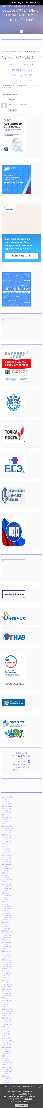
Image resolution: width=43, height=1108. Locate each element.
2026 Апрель (6, 1078)
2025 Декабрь (7, 1069)
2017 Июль (6, 848)
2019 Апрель (6, 895)
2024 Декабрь (7, 1043)
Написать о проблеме (21, 256)
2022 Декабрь (7, 991)
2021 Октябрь (7, 960)
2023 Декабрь (7, 1016)
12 (24, 762)
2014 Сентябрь (7, 797)
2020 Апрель (6, 920)
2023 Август (6, 1007)
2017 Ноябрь (6, 857)
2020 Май (5, 922)
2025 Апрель (6, 1051)
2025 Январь (6, 1045)
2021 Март (5, 944)
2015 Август (6, 801)
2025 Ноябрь (6, 1067)
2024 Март (5, 1022)
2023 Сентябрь (7, 1009)
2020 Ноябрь (6, 935)
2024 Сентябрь (7, 1036)
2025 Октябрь (7, 1065)
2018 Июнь (6, 873)
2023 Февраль (7, 996)
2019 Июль (6, 902)
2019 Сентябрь (7, 906)
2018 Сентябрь (7, 880)
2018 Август (6, 877)
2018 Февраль (7, 864)
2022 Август (6, 982)
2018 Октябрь (7, 882)
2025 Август (6, 1060)
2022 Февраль (7, 969)
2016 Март (5, 815)
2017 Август (6, 851)
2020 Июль (6, 926)
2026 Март (5, 1076)
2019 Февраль (7, 891)
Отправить (12, 111)
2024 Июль (6, 1031)
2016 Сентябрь (7, 826)
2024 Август (6, 1034)
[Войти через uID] (16, 100)
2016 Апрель (6, 817)
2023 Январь (6, 993)
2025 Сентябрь (7, 1063)
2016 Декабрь (7, 833)
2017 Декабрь (7, 859)
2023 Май (5, 1002)
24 (19, 767)
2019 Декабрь (7, 913)
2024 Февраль (7, 1020)
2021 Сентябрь (7, 958)
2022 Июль (6, 980)
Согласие (23, 1094)
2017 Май (5, 844)
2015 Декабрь (7, 810)
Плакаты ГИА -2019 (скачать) (22, 64)
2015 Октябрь (7, 806)
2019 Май (5, 897)
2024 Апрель (6, 1025)
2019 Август (6, 904)
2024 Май (5, 1027)
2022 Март (5, 971)
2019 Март (5, 893)
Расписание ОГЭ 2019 (21, 69)
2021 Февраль (7, 942)
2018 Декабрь (7, 886)
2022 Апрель (6, 973)
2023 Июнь (6, 1005)
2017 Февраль (7, 837)
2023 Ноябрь (6, 1013)
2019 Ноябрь (6, 911)
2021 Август (6, 955)
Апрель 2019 (21, 752)
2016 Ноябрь (6, 830)
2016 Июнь (6, 821)
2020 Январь (6, 915)
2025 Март (5, 1049)
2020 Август (6, 929)
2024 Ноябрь (6, 1040)
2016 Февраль (7, 813)
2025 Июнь (6, 1056)
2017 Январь (6, 835)
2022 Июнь (6, 978)
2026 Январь (6, 1071)
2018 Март (5, 866)
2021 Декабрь (7, 964)
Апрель (16, 51)
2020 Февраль (7, 918)
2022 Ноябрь (6, 989)
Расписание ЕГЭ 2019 (21, 75)
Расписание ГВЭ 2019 (21, 80)
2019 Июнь (6, 900)
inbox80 (24, 85)
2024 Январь (6, 1018)
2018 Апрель (6, 868)
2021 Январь (6, 940)
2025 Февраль (7, 1047)
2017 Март (5, 839)
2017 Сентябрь (7, 853)
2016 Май (5, 819)
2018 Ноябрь (6, 884)
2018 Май (5, 871)
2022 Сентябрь (7, 984)
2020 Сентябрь (7, 931)
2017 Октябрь (7, 855)
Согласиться (21, 1105)
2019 (10, 51)
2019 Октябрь (7, 909)
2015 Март (5, 799)
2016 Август (6, 824)
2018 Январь (6, 862)
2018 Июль (6, 875)
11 (21, 762)
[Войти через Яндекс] (24, 100)
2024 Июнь (6, 1029)
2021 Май (5, 949)
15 (14, 764)
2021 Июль (6, 953)
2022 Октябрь (7, 987)
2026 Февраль (7, 1074)
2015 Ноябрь (6, 808)
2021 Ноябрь (6, 962)
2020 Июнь (6, 924)
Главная (4, 51)
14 (21, 51)
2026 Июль (6, 1083)
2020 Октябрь (7, 933)
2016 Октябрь (7, 828)
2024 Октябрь (7, 1038)
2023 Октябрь (7, 1011)
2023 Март (5, 998)
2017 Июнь (6, 846)
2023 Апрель (6, 1000)
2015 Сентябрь (7, 804)
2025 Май (5, 1054)
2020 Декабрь (7, 938)
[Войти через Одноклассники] (28, 100)
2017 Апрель (6, 842)
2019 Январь (6, 888)
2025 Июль (6, 1058)
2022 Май (5, 976)
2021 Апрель (6, 946)
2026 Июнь (6, 1080)
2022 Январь (6, 967)
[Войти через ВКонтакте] (20, 100)
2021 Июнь (6, 951)
